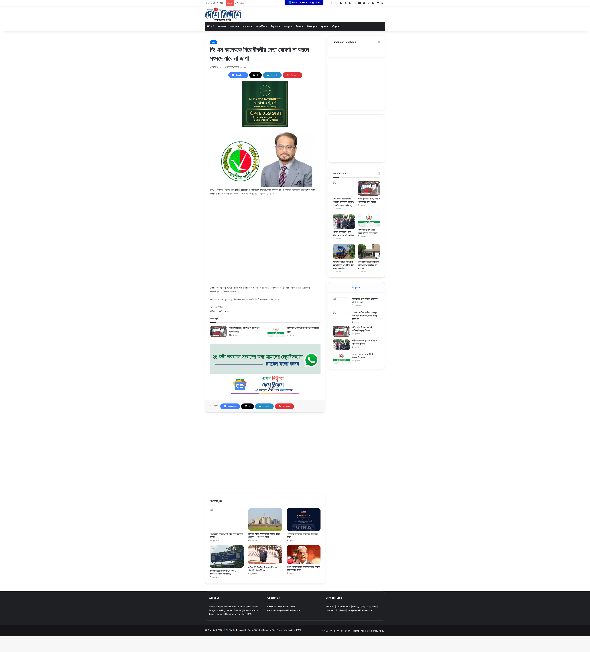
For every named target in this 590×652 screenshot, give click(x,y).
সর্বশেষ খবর (222, 26)
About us (330, 606)
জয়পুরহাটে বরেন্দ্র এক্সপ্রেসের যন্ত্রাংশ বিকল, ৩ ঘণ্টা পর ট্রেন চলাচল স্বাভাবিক (343, 264)
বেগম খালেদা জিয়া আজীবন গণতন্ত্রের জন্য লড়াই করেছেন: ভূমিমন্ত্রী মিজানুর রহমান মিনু (343, 201)
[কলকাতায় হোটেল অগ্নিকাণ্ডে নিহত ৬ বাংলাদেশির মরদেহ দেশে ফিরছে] (227, 556)
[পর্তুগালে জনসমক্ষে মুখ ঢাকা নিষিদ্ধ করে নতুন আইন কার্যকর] (344, 221)
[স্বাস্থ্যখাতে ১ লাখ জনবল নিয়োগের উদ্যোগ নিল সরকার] (275, 331)
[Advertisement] (265, 221)
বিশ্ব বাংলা (274, 26)
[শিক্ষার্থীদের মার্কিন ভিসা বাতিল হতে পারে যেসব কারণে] (304, 519)
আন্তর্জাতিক (260, 26)
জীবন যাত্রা (311, 26)
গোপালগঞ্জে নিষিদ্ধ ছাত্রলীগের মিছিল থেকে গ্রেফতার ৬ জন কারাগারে (368, 264)
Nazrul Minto (289, 606)
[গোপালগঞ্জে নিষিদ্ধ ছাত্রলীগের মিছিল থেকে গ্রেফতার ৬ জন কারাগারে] (369, 251)
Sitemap (330, 610)
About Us (365, 631)
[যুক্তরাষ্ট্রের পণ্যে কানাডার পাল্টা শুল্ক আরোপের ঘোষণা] (341, 303)
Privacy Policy (358, 606)
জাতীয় (214, 42)
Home (210, 26)
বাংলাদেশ (233, 26)
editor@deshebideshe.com (286, 610)
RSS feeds (341, 610)
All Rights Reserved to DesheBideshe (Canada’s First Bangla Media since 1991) (263, 630)
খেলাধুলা (287, 26)
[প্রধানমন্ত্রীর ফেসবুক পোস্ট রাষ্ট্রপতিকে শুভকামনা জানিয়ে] (227, 519)
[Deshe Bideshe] (223, 14)
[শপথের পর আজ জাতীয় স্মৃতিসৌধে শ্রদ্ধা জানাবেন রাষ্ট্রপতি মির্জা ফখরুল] (304, 554)
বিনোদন (298, 26)
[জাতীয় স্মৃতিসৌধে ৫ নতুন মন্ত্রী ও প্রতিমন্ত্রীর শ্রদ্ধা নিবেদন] (218, 331)
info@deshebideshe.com (360, 610)
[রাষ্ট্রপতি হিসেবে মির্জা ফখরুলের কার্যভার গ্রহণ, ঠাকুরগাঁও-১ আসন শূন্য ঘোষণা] (265, 519)
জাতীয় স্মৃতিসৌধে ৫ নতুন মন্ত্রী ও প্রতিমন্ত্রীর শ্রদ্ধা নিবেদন (254, 3)
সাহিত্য (334, 26)
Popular (356, 287)
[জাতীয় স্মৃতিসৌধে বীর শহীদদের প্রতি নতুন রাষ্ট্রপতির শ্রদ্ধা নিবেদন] (265, 554)
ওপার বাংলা (246, 26)
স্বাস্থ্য (323, 26)
